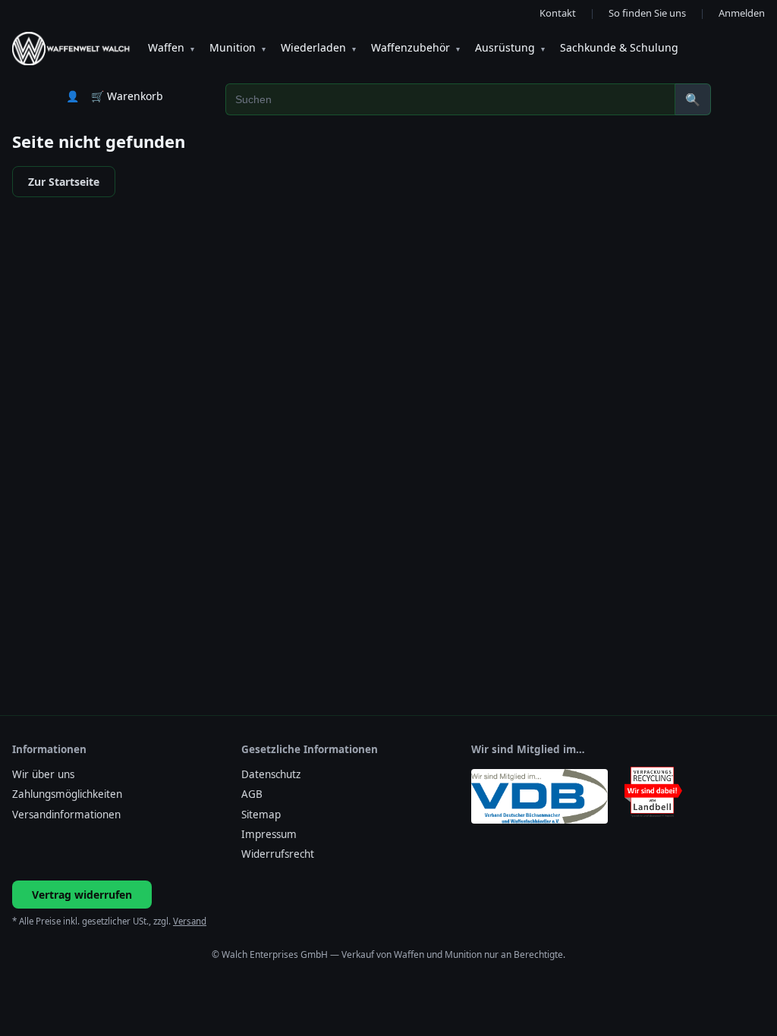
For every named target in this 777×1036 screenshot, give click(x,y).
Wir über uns (43, 774)
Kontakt (557, 13)
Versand (189, 921)
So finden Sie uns (647, 13)
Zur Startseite (63, 181)
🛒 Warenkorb (127, 96)
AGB (252, 794)
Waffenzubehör (415, 47)
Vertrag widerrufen (82, 894)
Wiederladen (318, 47)
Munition (237, 47)
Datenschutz (270, 774)
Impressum (269, 834)
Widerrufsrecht (277, 854)
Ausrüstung (510, 47)
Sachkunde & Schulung (619, 47)
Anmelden (742, 13)
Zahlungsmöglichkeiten (67, 794)
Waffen (171, 47)
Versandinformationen (66, 814)
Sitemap (261, 814)
